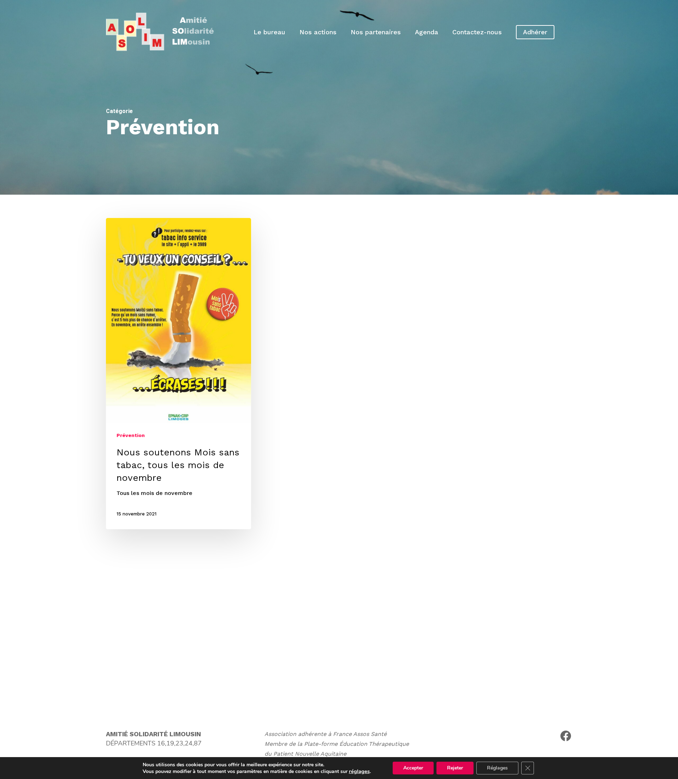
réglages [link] (359, 771)
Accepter (413, 768)
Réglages (497, 768)
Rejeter (455, 768)
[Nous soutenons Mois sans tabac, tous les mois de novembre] (178, 373)
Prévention (131, 435)
